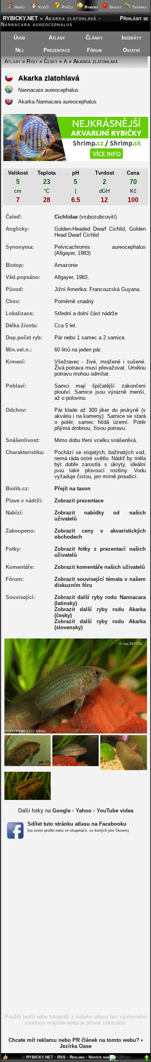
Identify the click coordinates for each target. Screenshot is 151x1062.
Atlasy (57, 38)
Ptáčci (66, 7)
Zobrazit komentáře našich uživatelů (99, 567)
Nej (19, 50)
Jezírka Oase (75, 1046)
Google (61, 811)
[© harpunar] (123, 752)
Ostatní (131, 50)
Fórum (94, 50)
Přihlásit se (134, 18)
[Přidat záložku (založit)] (5, 1058)
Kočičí (43, 7)
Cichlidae (66, 217)
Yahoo (83, 811)
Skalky (115, 7)
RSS (61, 1057)
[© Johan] (27, 750)
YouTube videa (115, 811)
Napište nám (99, 1057)
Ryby (32, 61)
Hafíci (19, 7)
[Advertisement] (75, 928)
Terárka (139, 7)
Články (94, 38)
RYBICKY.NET (20, 18)
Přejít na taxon (72, 489)
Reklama (77, 1057)
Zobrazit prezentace (78, 501)
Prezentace (56, 50)
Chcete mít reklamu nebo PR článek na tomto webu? (73, 1040)
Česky (51, 61)
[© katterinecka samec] (27, 785)
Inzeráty (131, 38)
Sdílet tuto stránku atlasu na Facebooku (76, 824)
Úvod (19, 38)
